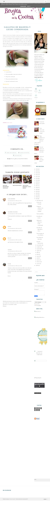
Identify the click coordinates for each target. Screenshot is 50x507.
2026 (37, 169)
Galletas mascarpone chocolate (6, 187)
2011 (36, 196)
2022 (37, 176)
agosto (38, 250)
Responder (30, 206)
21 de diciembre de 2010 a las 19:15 (14, 239)
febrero (38, 261)
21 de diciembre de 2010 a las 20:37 (15, 251)
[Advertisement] (39, 447)
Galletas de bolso (17, 185)
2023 (37, 174)
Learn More (23, 6)
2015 (37, 189)
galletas (16, 158)
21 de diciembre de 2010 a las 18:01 (14, 213)
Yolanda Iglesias (13, 211)
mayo (38, 256)
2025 (37, 171)
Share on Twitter (24, 152)
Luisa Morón (11, 198)
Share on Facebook (11, 152)
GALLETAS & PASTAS (22, 158)
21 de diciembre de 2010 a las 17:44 (14, 200)
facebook (39, 92)
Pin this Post (18, 155)
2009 (37, 265)
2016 (37, 187)
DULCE (12, 158)
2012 (37, 195)
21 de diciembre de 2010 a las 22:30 (15, 265)
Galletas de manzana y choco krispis (27, 187)
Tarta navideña (40, 213)
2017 (37, 185)
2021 (37, 178)
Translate (39, 305)
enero (38, 263)
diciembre (39, 200)
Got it (28, 6)
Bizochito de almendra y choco (39, 229)
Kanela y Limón (16, 35)
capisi (9, 226)
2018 (37, 183)
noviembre (39, 245)
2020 (37, 180)
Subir (45, 499)
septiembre (39, 248)
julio (38, 252)
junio (38, 254)
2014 (37, 191)
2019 (37, 182)
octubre (38, 247)
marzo (38, 259)
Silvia (9, 263)
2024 (37, 172)
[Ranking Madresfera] (39, 317)
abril (38, 258)
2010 (37, 198)
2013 (37, 193)
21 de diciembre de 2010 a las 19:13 (14, 228)
